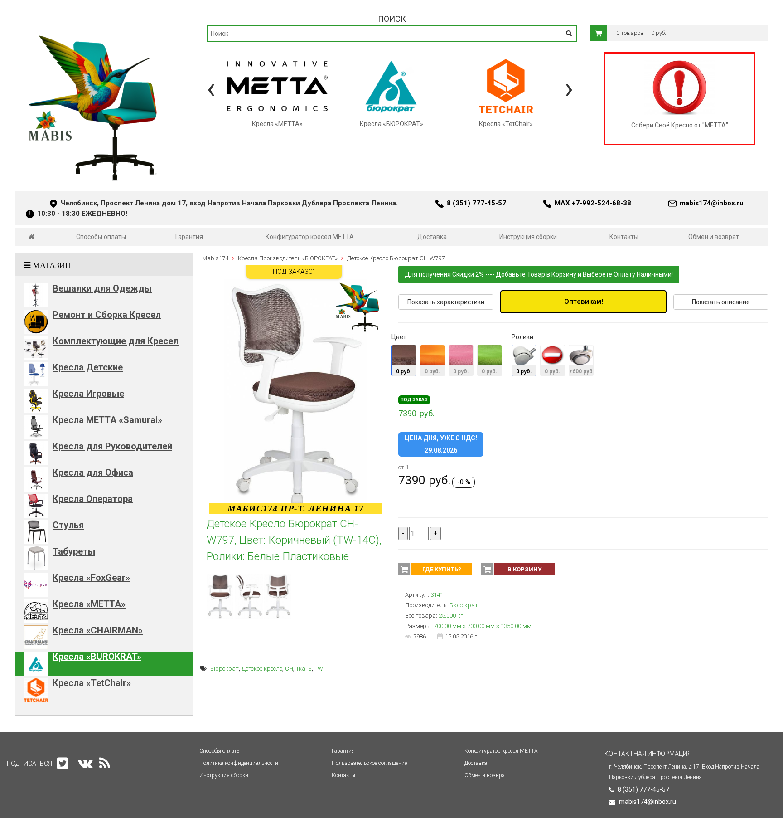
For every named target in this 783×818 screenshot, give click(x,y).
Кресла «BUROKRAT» (97, 656)
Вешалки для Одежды (102, 288)
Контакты (623, 236)
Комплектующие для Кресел (116, 341)
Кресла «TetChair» (92, 682)
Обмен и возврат (713, 236)
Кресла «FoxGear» (91, 577)
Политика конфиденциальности (238, 763)
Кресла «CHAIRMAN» (98, 630)
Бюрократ (224, 668)
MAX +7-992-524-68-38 (593, 203)
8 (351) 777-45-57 (476, 203)
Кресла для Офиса (93, 472)
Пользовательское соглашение (369, 763)
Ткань (304, 668)
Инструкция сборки (528, 236)
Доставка (432, 236)
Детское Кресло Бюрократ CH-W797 (396, 258)
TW (318, 668)
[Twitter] (62, 763)
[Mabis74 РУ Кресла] (94, 30)
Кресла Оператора (93, 498)
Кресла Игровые (88, 393)
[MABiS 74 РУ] (31, 237)
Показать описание (721, 302)
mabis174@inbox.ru (712, 203)
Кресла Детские (88, 367)
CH (289, 668)
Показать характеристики (445, 302)
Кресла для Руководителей (112, 446)
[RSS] (104, 763)
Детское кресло (262, 668)
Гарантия (189, 236)
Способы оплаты (101, 236)
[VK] (85, 763)
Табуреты (74, 551)
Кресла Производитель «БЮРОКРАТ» (288, 258)
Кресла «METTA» (89, 604)
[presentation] (211, 88)
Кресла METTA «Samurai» (107, 419)
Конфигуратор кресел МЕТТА (310, 236)
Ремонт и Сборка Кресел (107, 314)
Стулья (68, 525)
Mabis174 (215, 258)
